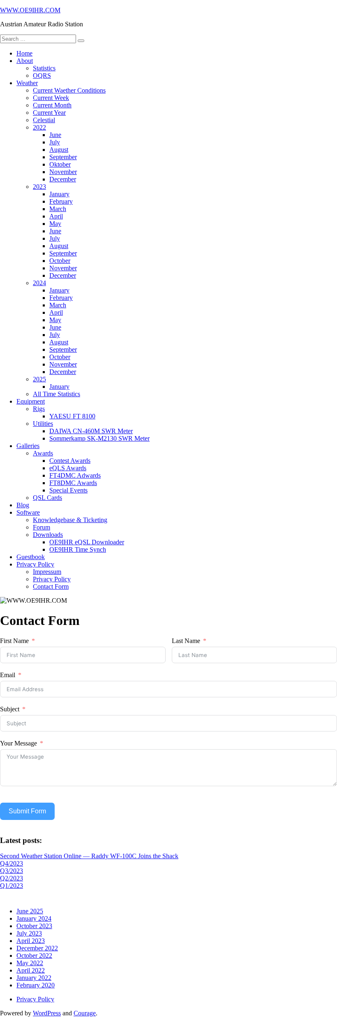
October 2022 (34, 955)
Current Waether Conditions (69, 90)
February (61, 201)
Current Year (49, 112)
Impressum (47, 571)
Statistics (44, 68)
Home (24, 53)
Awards (43, 453)
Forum (41, 527)
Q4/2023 (11, 863)
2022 (39, 127)
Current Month (52, 105)
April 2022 (30, 970)
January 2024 (33, 918)
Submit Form (27, 811)
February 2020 (35, 985)
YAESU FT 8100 (72, 416)
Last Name (186, 640)
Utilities (43, 423)
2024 (39, 282)
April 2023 (30, 940)
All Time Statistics (56, 393)
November (63, 171)
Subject (9, 709)
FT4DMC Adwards (75, 475)
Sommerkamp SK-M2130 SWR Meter (99, 438)
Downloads (48, 534)
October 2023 (34, 925)
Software (28, 512)
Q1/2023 (11, 885)
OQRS (42, 75)
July (54, 142)
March (57, 208)
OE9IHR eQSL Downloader (86, 542)
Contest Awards (69, 460)
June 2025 (29, 911)
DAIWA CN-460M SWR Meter (91, 430)
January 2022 (33, 977)
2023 (39, 186)
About (24, 60)
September (63, 156)
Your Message (18, 743)
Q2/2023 (11, 878)
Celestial (44, 119)
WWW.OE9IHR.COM (30, 10)
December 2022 (37, 948)
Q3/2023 (11, 870)
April (56, 216)
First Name (14, 640)
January (59, 193)
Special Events (68, 490)
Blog (22, 505)
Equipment (30, 401)
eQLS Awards (67, 467)
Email (7, 674)
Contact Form (51, 586)
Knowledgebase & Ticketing (70, 519)
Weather (27, 82)
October (59, 260)
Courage (85, 1013)
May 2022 (29, 962)
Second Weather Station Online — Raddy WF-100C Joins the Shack (89, 855)
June (55, 134)
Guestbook (30, 556)
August (58, 149)
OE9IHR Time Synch (77, 549)
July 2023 (29, 933)
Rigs (39, 408)
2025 (39, 379)
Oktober (60, 164)
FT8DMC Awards (73, 482)
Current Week (51, 97)
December (62, 179)
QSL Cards (47, 497)
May (55, 223)
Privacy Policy (35, 564)
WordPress (47, 1013)
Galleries (27, 445)
